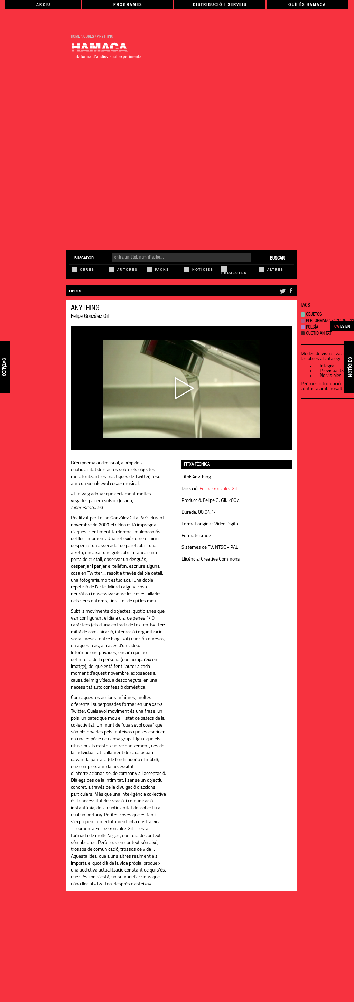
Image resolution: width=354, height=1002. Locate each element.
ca (336, 327)
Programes (127, 5)
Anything (105, 37)
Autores (127, 270)
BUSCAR (277, 258)
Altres (275, 270)
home (75, 37)
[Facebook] (290, 293)
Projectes (234, 273)
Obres (87, 270)
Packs (162, 270)
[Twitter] (282, 293)
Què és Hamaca (307, 5)
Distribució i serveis (219, 5)
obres (88, 37)
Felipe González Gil (90, 317)
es (342, 327)
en (347, 327)
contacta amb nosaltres (325, 388)
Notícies (202, 270)
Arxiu (43, 5)
